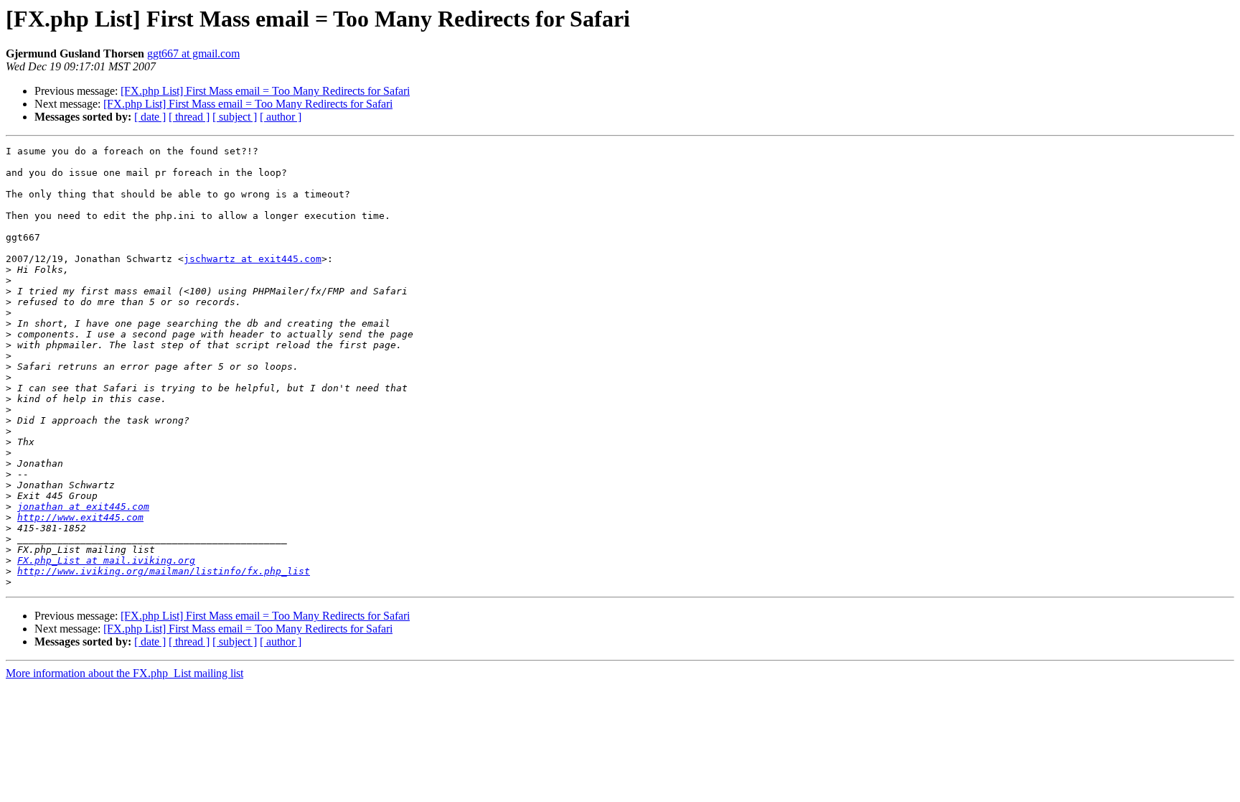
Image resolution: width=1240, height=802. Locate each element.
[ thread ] (189, 117)
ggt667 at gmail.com (193, 53)
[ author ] (280, 117)
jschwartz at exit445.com (252, 258)
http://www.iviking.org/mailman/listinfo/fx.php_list (163, 571)
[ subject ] (234, 117)
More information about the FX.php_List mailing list (124, 673)
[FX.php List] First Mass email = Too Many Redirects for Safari (265, 91)
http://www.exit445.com (80, 517)
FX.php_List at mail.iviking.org (106, 560)
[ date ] (150, 117)
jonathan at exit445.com (83, 506)
